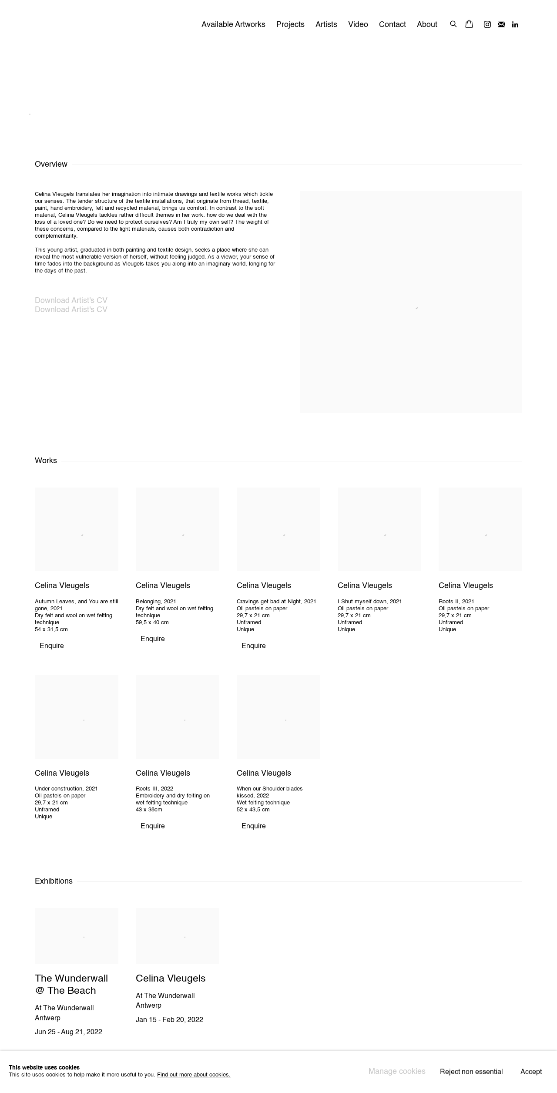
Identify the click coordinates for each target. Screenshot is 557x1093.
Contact (392, 25)
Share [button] (511, 76)
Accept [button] (531, 1072)
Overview (370, 76)
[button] (278, 121)
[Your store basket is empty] (469, 24)
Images (330, 76)
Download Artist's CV (81, 301)
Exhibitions (450, 76)
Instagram (487, 25)
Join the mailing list (501, 25)
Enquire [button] (52, 646)
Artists (326, 25)
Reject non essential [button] (471, 1072)
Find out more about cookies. (194, 1075)
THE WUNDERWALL (104, 25)
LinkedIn (515, 25)
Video (358, 25)
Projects (290, 25)
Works (409, 76)
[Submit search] (454, 23)
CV (485, 76)
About (427, 25)
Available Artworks (233, 25)
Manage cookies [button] (397, 1072)
